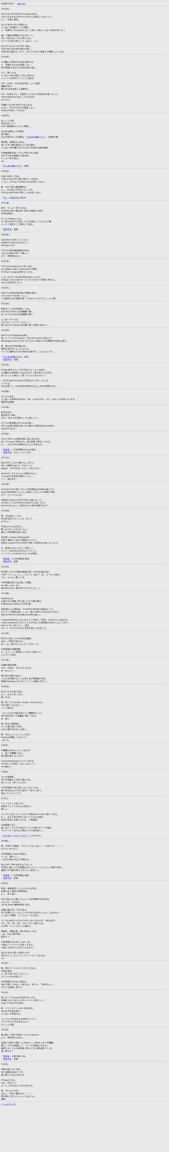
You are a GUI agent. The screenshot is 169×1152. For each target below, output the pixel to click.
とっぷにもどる (8, 1104)
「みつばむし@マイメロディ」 (15, 835)
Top (4, 198)
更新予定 (7, 229)
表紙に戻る (21, 4)
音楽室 (6, 449)
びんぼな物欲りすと (12, 166)
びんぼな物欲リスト (35, 137)
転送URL (15, 198)
